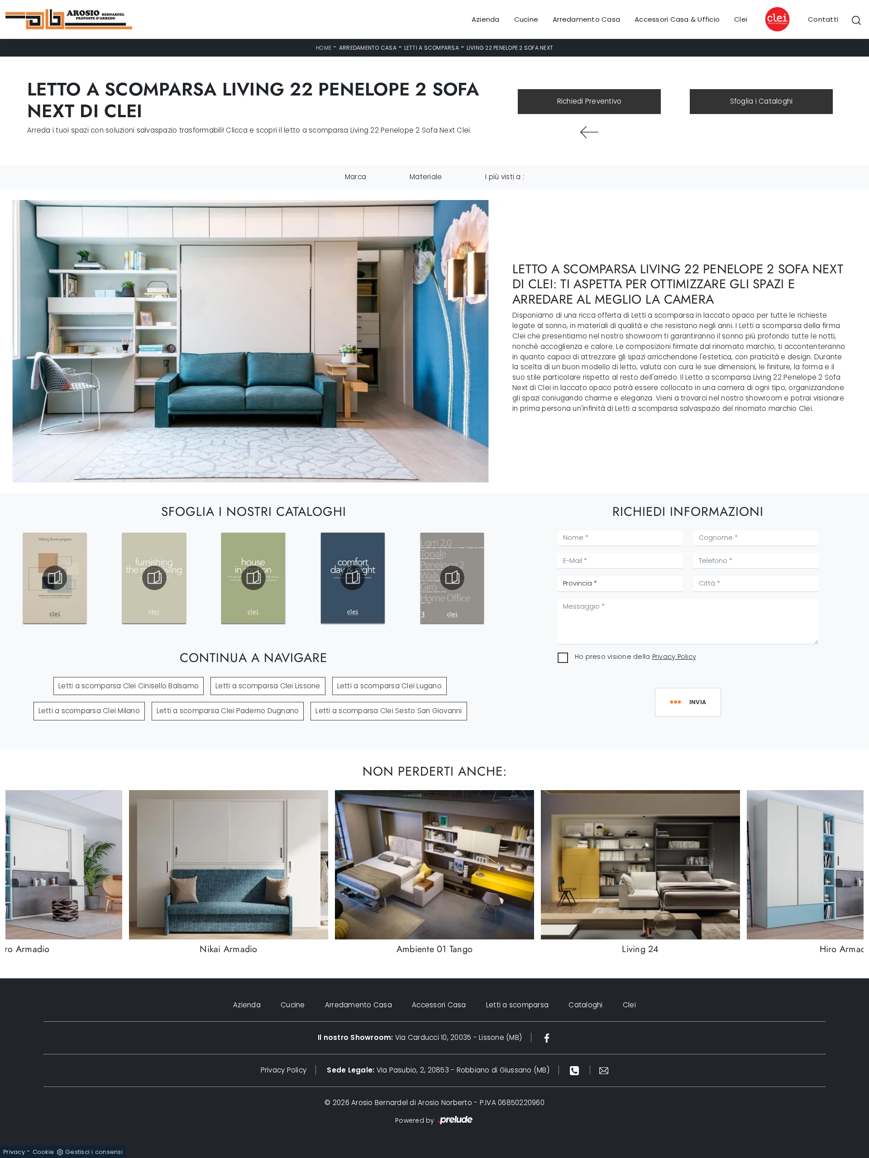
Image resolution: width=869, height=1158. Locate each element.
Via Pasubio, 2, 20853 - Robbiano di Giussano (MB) (438, 1070)
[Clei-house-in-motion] (253, 577)
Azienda (486, 19)
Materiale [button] (426, 176)
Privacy (14, 1152)
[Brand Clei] (777, 19)
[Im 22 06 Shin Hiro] (589, 132)
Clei (740, 19)
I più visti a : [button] (504, 176)
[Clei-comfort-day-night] (352, 577)
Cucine (526, 19)
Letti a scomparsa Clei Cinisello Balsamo (128, 686)
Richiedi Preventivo (589, 101)
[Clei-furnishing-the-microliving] (154, 577)
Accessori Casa (439, 1005)
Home (323, 48)
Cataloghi (585, 1005)
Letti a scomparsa (431, 48)
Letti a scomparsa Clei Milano (89, 710)
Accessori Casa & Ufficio (677, 19)
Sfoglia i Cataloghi (761, 101)
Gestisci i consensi (94, 1152)
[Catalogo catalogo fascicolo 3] (452, 577)
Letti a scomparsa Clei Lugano (389, 686)
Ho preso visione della (635, 656)
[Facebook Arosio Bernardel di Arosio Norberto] (546, 1037)
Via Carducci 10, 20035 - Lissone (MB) (420, 1037)
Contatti (823, 19)
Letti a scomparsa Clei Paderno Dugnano (228, 710)
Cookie (43, 1152)
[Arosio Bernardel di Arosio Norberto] (68, 19)
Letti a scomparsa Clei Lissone (267, 686)
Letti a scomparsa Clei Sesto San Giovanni (388, 710)
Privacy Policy (674, 656)
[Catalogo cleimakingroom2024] (54, 577)
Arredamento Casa (586, 19)
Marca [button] (355, 176)
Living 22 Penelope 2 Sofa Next (510, 48)
